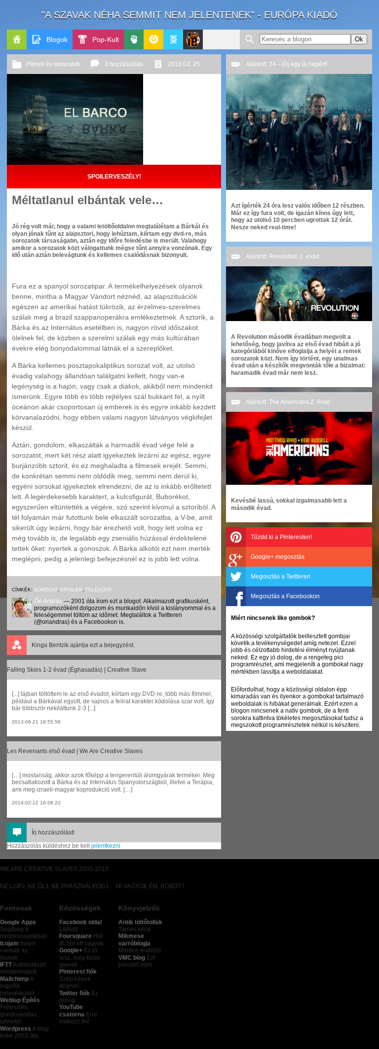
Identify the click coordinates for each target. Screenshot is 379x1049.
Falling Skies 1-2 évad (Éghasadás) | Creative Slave (77, 669)
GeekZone (153, 39)
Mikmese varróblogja (134, 939)
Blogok (57, 39)
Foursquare (75, 936)
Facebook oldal (80, 922)
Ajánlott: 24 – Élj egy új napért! (286, 64)
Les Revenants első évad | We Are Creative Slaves (75, 751)
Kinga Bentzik (50, 645)
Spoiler (71, 589)
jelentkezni (105, 845)
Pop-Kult (105, 39)
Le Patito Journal (193, 39)
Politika (134, 39)
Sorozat (45, 589)
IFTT (6, 964)
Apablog (173, 39)
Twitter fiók (74, 993)
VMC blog (131, 957)
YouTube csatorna (71, 1010)
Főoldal (17, 39)
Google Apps (18, 922)
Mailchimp (14, 979)
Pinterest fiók (78, 971)
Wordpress (15, 1028)
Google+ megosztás (277, 556)
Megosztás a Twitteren (280, 576)
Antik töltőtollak (140, 922)
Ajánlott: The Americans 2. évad (288, 401)
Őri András (48, 601)
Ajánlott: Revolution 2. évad (282, 256)
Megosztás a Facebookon (285, 596)
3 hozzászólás (124, 64)
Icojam (9, 943)
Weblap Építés (20, 1000)
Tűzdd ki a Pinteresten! (281, 537)
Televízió (98, 589)
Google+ (70, 950)
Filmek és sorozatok (53, 64)
